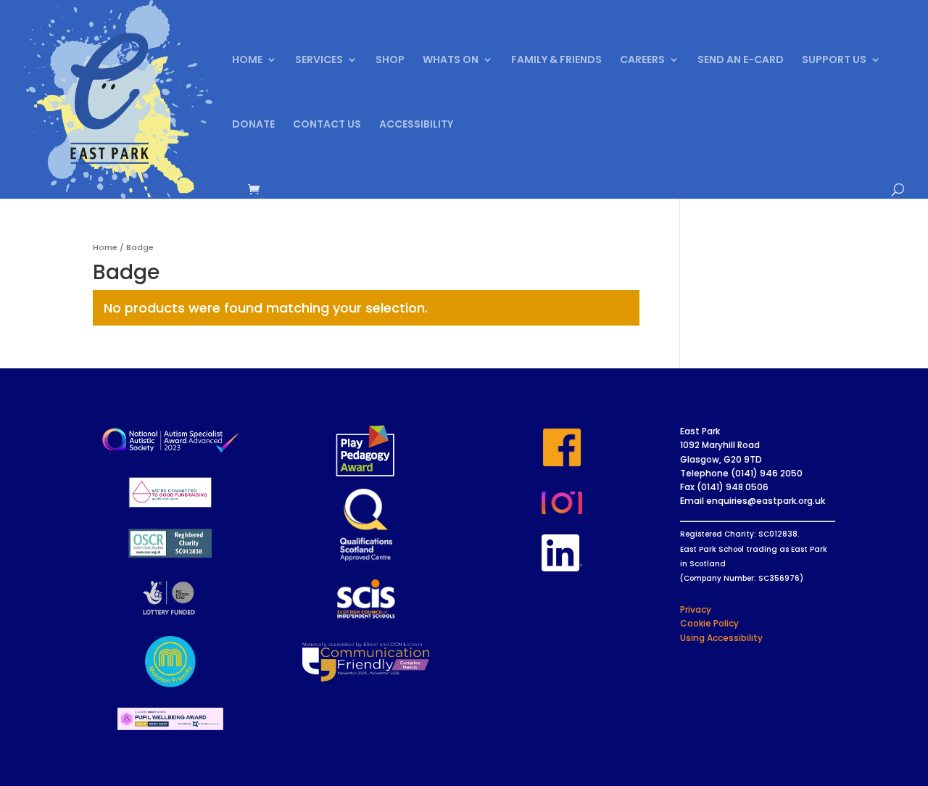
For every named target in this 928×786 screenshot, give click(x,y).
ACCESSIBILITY (416, 125)
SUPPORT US (834, 60)
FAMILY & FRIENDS (556, 60)
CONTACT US (327, 125)
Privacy (695, 609)
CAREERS (642, 60)
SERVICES (319, 60)
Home (105, 247)
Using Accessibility (721, 638)
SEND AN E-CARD (740, 60)
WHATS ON (450, 60)
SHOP (390, 60)
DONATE (253, 125)
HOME (247, 60)
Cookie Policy (709, 623)
